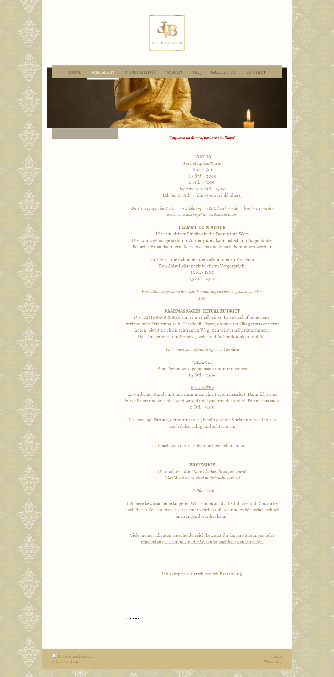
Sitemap (87, 656)
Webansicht (273, 661)
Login (277, 656)
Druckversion (68, 656)
